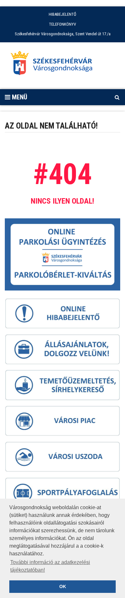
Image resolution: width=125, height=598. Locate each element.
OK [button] (62, 586)
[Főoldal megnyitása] (54, 64)
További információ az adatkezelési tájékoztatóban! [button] (50, 566)
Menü (18, 97)
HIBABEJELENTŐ (62, 14)
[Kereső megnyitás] (117, 97)
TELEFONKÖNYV (62, 24)
